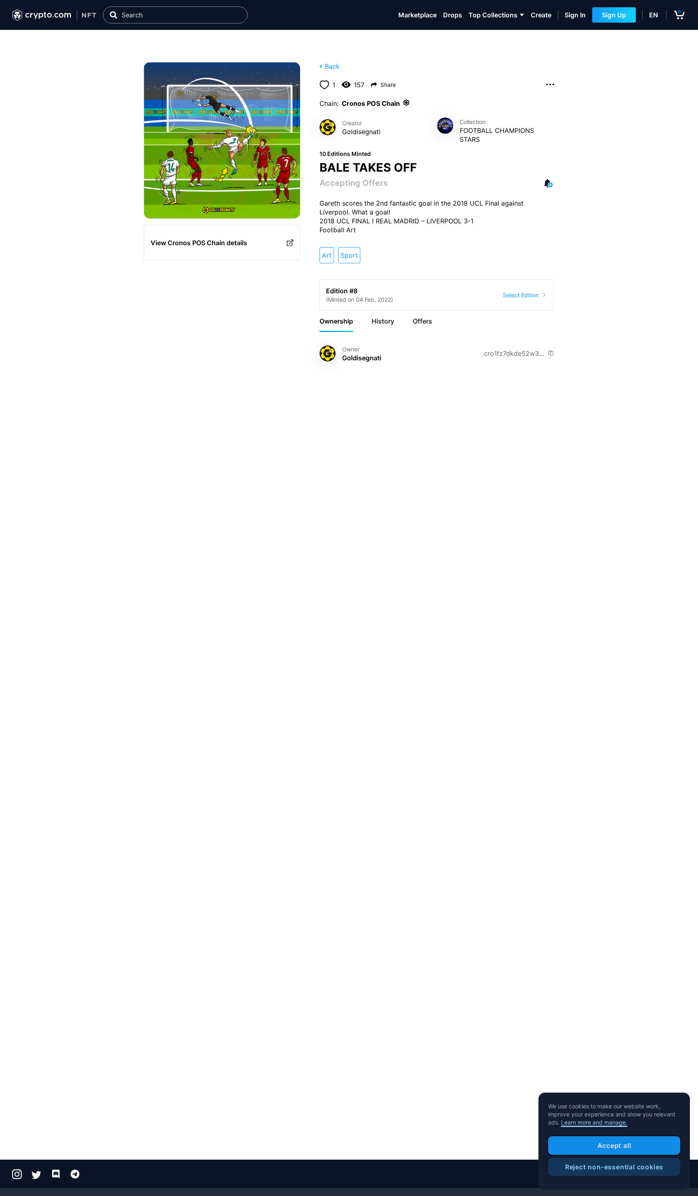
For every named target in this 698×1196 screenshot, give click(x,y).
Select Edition (521, 295)
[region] (614, 1141)
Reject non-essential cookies (614, 1167)
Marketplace (417, 15)
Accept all (614, 1145)
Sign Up (614, 15)
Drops (452, 15)
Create (541, 15)
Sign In (575, 15)
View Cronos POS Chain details (199, 243)
